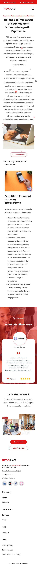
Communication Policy (11, 554)
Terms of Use (7, 550)
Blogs (4, 519)
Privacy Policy (7, 545)
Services (5, 515)
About (4, 497)
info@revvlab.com (28, 2)
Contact (5, 532)
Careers (5, 502)
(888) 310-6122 (11, 2)
